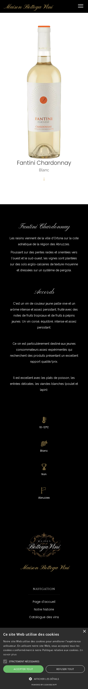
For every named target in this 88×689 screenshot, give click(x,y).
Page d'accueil (44, 602)
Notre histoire (44, 609)
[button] (80, 6)
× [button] (84, 631)
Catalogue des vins (44, 617)
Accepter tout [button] (23, 669)
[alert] (44, 658)
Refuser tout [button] (65, 669)
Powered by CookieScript (44, 684)
